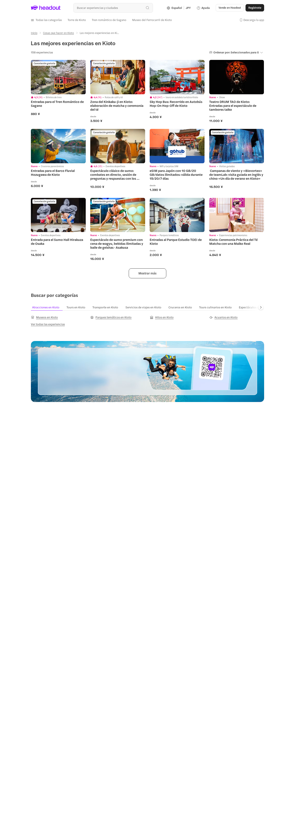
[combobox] (113, 7)
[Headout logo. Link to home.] (46, 7)
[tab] (48, 307)
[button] (46, 20)
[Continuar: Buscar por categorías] (261, 307)
